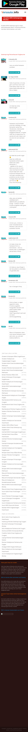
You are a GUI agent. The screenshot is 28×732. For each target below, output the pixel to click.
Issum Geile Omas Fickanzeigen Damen (14, 493)
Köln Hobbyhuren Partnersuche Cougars (13, 528)
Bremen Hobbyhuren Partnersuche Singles (12, 543)
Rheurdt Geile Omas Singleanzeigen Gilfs (14, 489)
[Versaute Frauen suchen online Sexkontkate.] (10, 12)
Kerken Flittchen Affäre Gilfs (14, 375)
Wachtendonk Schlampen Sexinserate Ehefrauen (14, 392)
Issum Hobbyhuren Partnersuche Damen (14, 503)
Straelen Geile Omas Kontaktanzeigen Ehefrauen (14, 364)
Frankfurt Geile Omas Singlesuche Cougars (12, 534)
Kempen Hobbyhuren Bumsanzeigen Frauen (14, 465)
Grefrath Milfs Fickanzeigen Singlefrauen (14, 432)
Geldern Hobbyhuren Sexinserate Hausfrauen (14, 422)
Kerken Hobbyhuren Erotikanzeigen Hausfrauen (14, 383)
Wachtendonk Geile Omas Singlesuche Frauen (14, 406)
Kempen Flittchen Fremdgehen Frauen (14, 456)
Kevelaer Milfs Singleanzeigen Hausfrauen (14, 509)
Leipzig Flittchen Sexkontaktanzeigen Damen (12, 539)
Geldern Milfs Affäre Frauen (14, 425)
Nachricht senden (14, 72)
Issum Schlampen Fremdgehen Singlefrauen (14, 499)
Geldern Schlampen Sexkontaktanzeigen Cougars (14, 417)
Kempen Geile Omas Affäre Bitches (14, 453)
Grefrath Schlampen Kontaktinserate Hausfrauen (14, 445)
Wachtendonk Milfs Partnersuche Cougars (14, 401)
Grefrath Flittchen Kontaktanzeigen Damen (14, 440)
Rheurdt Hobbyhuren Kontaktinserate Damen (14, 481)
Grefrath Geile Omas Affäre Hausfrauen (14, 435)
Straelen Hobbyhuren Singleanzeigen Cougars (14, 360)
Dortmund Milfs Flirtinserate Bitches (12, 531)
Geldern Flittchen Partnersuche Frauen (14, 412)
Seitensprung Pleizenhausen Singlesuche (13, 54)
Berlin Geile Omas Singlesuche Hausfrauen (11, 518)
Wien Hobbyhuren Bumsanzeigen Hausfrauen (11, 550)
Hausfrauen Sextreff (17, 728)
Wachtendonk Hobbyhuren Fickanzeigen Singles (14, 396)
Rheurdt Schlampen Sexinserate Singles (14, 478)
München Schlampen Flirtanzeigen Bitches (12, 525)
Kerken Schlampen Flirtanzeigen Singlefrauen (14, 378)
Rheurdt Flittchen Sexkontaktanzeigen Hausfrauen (14, 474)
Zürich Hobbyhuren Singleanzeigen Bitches (12, 555)
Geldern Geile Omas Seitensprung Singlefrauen (14, 429)
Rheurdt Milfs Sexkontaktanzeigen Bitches (14, 486)
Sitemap (20, 730)
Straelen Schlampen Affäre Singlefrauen (14, 357)
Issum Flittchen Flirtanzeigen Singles (14, 496)
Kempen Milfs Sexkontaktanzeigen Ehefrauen (14, 470)
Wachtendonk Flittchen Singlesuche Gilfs (14, 409)
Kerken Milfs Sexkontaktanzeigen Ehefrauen (14, 387)
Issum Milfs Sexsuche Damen (14, 505)
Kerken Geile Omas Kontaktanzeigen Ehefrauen (14, 371)
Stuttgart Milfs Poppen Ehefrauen (11, 547)
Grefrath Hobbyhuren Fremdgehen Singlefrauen (14, 449)
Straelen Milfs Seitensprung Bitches (17, 61)
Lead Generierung (14, 730)
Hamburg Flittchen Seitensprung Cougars (14, 521)
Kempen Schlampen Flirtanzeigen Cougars (14, 461)
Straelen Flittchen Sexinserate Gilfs (14, 368)
